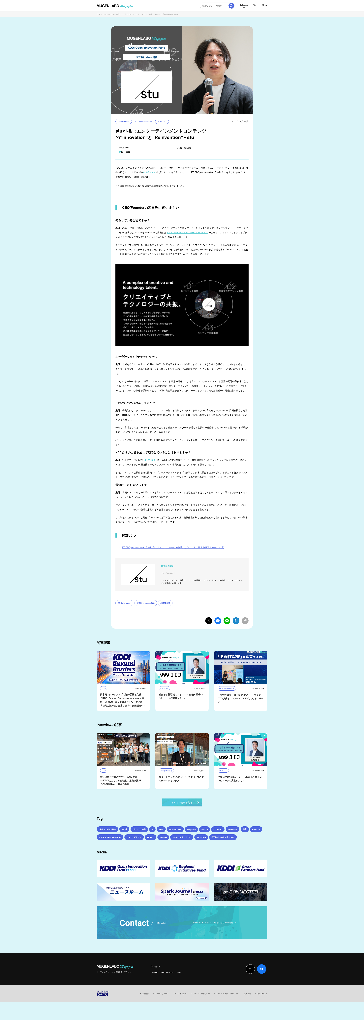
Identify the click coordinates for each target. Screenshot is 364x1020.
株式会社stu (149, 172)
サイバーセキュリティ (181, 837)
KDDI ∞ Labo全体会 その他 (222, 837)
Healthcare (232, 829)
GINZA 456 (149, 460)
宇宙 (245, 829)
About (264, 5)
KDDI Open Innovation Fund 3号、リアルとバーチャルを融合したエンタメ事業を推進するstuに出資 (173, 547)
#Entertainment (124, 603)
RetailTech (201, 837)
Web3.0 (204, 829)
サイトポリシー (181, 993)
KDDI (161, 829)
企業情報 (145, 993)
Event (179, 972)
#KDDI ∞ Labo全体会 (146, 603)
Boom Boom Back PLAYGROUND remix (187, 232)
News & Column (167, 972)
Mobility (163, 837)
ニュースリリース (161, 993)
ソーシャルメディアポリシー (227, 993)
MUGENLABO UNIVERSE (110, 837)
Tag (255, 5)
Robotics (256, 829)
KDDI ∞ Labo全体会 (143, 121)
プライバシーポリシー (201, 993)
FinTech (150, 837)
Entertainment (123, 121)
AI (152, 829)
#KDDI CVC (165, 603)
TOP (98, 14)
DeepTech (191, 829)
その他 (124, 829)
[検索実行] (231, 6)
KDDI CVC (162, 121)
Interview (106, 14)
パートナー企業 (139, 829)
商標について (262, 993)
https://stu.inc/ (167, 573)
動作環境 (247, 993)
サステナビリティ (134, 837)
